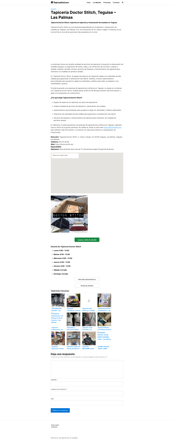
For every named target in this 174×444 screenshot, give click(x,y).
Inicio (88, 2)
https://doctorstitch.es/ (112, 127)
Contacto (116, 2)
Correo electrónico (59, 389)
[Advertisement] (87, 48)
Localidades (97, 2)
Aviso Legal (55, 425)
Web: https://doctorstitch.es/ (87, 279)
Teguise (53, 9)
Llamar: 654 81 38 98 (87, 240)
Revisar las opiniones (87, 285)
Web (52, 399)
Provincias (107, 2)
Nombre (54, 380)
